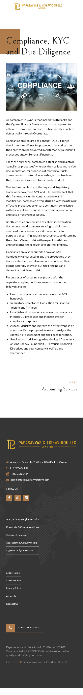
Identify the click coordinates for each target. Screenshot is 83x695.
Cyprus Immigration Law (19, 550)
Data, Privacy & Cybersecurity (22, 519)
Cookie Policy (13, 580)
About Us (11, 596)
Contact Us (12, 603)
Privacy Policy (13, 588)
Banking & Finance (16, 534)
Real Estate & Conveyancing (21, 542)
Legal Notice (13, 572)
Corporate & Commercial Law (22, 527)
